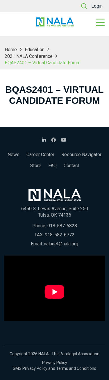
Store (35, 165)
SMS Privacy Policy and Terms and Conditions (54, 368)
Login (97, 6)
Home (11, 49)
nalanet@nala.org (61, 244)
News (13, 154)
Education (34, 49)
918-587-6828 (62, 226)
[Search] (84, 6)
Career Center (40, 154)
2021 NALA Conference (29, 56)
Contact (71, 165)
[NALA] (55, 21)
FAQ (52, 165)
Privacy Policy (54, 362)
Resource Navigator (81, 154)
